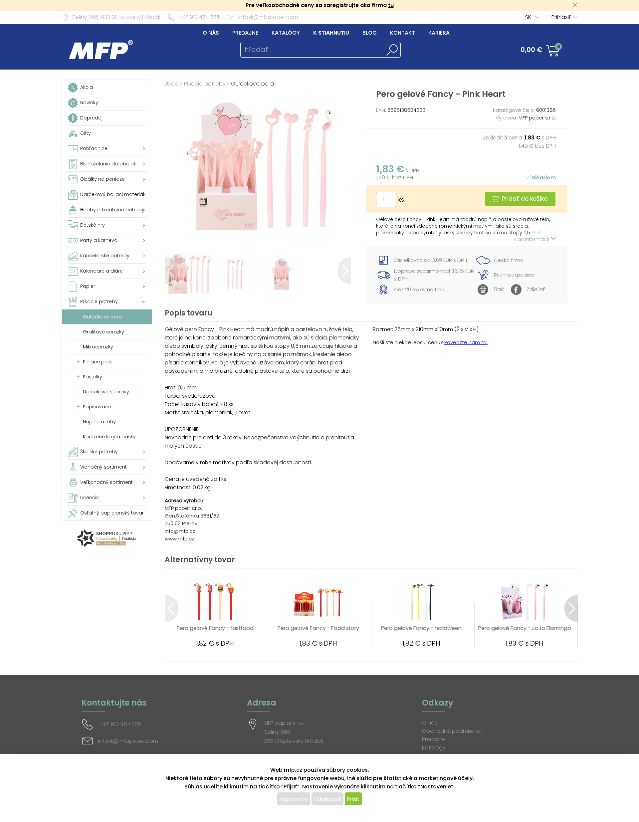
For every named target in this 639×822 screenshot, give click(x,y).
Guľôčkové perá (252, 84)
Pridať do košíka (525, 199)
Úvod (171, 84)
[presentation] (171, 270)
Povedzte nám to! (466, 342)
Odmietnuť (327, 798)
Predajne (245, 33)
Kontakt (402, 33)
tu (391, 5)
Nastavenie (294, 798)
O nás (211, 33)
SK (528, 17)
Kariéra (439, 33)
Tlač (498, 289)
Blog (369, 33)
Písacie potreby (204, 84)
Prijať (353, 798)
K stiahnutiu (331, 33)
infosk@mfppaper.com (268, 17)
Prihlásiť (561, 17)
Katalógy (286, 33)
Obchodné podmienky (451, 731)
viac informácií (532, 239)
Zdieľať (536, 289)
